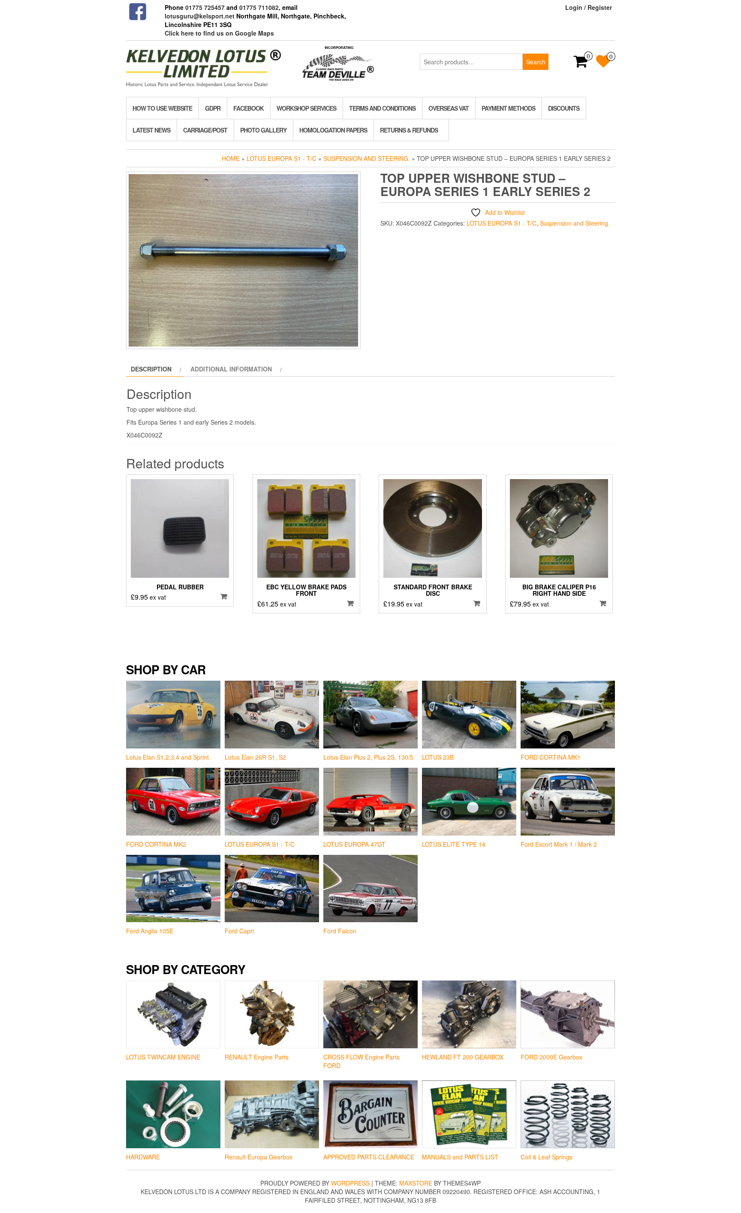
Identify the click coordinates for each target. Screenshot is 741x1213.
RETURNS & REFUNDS (409, 130)
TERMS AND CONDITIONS (382, 108)
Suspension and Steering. (366, 158)
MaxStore (415, 1183)
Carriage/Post (205, 130)
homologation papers (333, 130)
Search (535, 61)
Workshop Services (306, 108)
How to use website (162, 108)
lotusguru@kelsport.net (200, 16)
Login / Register (588, 7)
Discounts (563, 108)
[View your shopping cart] (581, 64)
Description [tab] (151, 369)
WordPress (350, 1183)
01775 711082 (259, 7)
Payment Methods (508, 108)
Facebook (248, 108)
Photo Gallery (263, 130)
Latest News (151, 130)
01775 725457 (205, 7)
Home (231, 158)
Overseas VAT (448, 108)
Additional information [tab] (231, 369)
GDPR (212, 108)
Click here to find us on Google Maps (219, 33)
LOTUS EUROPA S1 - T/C (281, 158)
